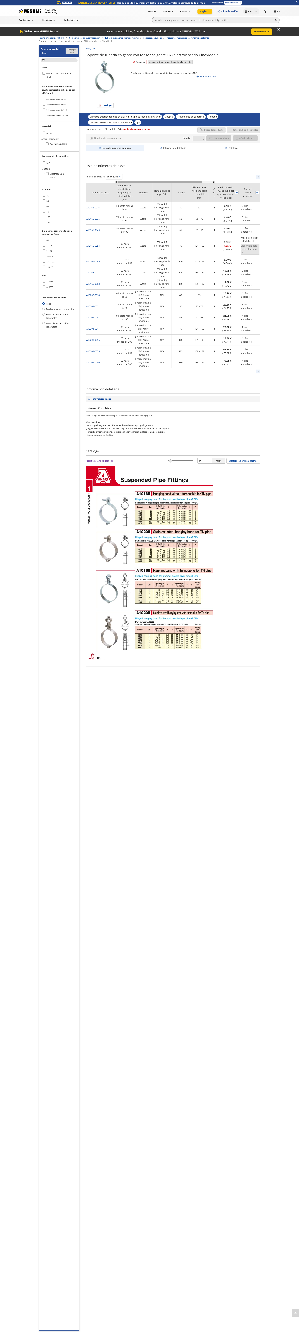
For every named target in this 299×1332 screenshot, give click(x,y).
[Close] (278, 29)
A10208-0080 (93, 362)
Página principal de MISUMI (51, 37)
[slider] (170, 460)
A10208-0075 (93, 351)
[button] (233, 3)
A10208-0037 (93, 317)
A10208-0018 (93, 295)
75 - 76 (49, 245)
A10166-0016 (93, 207)
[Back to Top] (295, 1313)
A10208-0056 (93, 339)
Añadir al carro (247, 138)
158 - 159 (50, 267)
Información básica (101, 398)
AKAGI (88, 48)
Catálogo (107, 105)
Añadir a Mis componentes (107, 138)
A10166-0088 (93, 283)
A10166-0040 (93, 230)
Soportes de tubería (152, 37)
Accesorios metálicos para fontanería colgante (188, 37)
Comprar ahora (221, 138)
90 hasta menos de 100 (56, 110)
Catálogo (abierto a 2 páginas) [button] (243, 460)
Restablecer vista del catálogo (99, 460)
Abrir (218, 460)
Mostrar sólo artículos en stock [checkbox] (59, 75)
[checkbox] (59, 99)
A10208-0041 (93, 328)
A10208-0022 (93, 306)
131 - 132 (50, 261)
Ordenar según (237, 192)
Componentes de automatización (84, 37)
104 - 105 (50, 256)
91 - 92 (49, 251)
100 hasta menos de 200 (57, 115)
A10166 (49, 281)
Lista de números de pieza (116, 147)
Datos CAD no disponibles (245, 129)
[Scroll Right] (214, 182)
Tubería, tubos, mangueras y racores (122, 37)
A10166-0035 (93, 218)
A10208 (49, 287)
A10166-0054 (93, 245)
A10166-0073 (93, 272)
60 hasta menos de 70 (56, 99)
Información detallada (174, 147)
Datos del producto (213, 129)
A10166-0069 (93, 261)
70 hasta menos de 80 (56, 104)
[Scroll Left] (116, 182)
